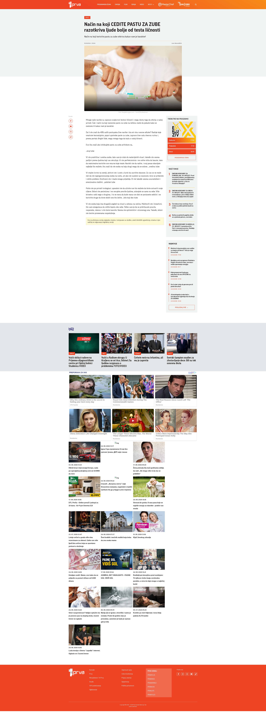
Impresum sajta (127, 670)
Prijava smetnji (126, 678)
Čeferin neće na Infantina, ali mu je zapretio (148, 359)
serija (133, 4)
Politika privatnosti (128, 686)
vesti (150, 4)
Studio (91, 682)
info (104, 353)
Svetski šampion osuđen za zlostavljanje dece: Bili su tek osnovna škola (181, 360)
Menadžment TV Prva (96, 678)
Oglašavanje (93, 689)
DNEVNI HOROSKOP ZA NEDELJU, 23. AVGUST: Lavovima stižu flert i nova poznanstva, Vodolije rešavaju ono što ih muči (183, 227)
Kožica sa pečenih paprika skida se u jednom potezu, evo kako (182, 216)
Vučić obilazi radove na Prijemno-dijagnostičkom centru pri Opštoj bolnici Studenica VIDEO (81, 361)
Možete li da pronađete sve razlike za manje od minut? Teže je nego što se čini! (182, 250)
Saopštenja (125, 682)
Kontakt (92, 670)
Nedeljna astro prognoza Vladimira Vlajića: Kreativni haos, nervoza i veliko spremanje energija (183, 262)
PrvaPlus (151, 675)
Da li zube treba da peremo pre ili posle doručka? (182, 285)
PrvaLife (151, 691)
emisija (117, 4)
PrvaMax (151, 679)
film (125, 4)
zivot (170, 353)
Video (142, 4)
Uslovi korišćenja (127, 674)
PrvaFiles (151, 695)
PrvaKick (151, 687)
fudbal (137, 353)
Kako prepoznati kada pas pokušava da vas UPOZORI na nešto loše (181, 274)
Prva (90, 674)
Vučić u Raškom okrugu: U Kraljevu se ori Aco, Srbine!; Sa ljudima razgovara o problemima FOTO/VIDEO (116, 361)
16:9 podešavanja (95, 686)
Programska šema (104, 4)
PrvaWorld (152, 683)
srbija (72, 353)
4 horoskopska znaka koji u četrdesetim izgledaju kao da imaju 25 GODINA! (183, 296)
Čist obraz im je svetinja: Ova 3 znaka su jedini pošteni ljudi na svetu (182, 206)
